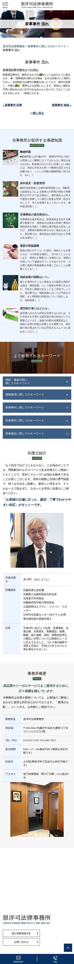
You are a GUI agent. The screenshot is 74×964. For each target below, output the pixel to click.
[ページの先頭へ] (68, 948)
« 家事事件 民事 (12, 105)
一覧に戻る (37, 113)
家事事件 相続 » (61, 105)
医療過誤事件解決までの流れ (21, 70)
